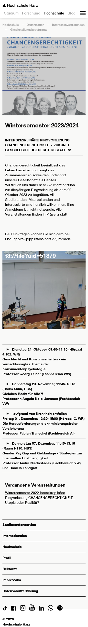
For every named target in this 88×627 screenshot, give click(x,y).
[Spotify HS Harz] (60, 609)
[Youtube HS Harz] (32, 609)
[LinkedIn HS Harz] (41, 609)
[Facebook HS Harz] (13, 609)
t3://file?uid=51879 (30, 255)
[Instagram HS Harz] (22, 609)
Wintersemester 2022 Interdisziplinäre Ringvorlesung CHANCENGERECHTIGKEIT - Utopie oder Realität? (40, 498)
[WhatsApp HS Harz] (50, 609)
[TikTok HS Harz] (4, 609)
